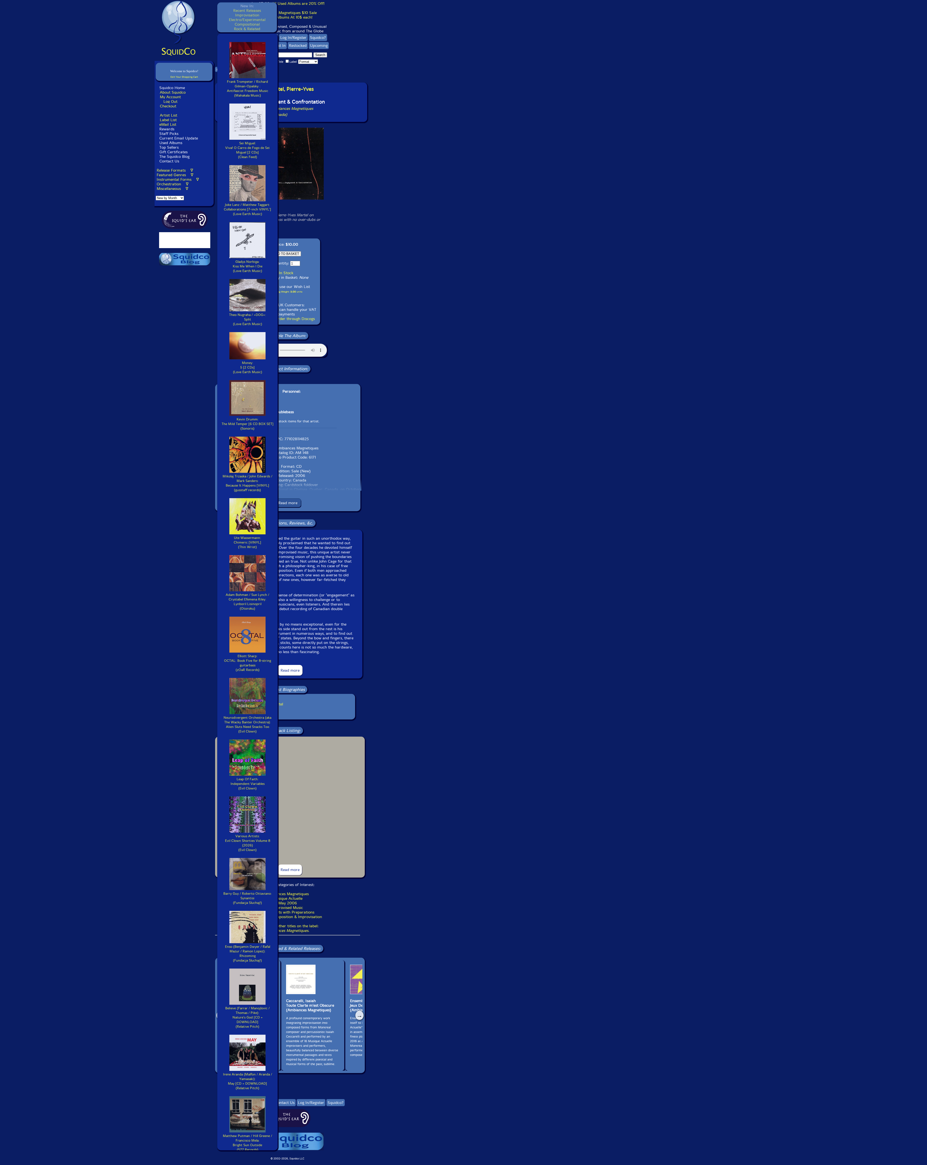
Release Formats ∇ (175, 170)
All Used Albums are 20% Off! (298, 3)
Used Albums (170, 142)
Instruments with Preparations (287, 912)
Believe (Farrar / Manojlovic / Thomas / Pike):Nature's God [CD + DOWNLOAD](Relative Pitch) (247, 1017)
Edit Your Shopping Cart (184, 77)
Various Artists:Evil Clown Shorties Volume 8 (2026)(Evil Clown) (247, 843)
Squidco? (318, 37)
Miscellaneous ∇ (172, 188)
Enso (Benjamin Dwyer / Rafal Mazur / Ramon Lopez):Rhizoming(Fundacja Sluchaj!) (247, 954)
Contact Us (168, 161)
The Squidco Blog (174, 156)
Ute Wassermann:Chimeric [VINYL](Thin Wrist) (247, 542)
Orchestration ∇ (173, 184)
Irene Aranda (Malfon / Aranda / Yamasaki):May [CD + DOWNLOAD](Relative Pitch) (247, 1081)
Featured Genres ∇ (175, 175)
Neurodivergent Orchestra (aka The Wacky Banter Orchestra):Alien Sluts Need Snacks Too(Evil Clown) (247, 724)
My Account (170, 97)
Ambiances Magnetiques (288, 894)
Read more (287, 503)
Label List (168, 120)
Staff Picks (168, 133)
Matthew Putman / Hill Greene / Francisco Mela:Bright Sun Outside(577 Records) (247, 1143)
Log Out (170, 101)
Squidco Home (172, 87)
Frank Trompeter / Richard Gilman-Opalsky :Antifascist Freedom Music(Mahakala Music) (247, 89)
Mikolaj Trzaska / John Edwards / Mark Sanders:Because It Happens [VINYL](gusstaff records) (247, 483)
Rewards (166, 129)
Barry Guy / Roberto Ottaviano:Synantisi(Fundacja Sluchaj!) (247, 898)
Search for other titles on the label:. (287, 928)
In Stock (286, 273)
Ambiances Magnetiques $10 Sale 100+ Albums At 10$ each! (287, 15)
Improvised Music (287, 907)
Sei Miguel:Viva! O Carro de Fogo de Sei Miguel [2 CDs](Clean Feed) (247, 150)
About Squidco (173, 92)
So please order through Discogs (286, 318)
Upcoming (319, 45)
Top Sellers (169, 147)
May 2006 (287, 903)
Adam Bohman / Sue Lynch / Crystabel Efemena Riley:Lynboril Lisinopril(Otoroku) (247, 602)
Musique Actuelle (287, 898)
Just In (280, 45)
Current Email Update (178, 138)
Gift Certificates (173, 152)
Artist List (168, 115)
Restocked (298, 45)
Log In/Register (293, 37)
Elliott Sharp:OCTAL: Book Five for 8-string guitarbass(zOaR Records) (247, 663)
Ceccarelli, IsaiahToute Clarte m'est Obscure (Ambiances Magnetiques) (310, 1005)
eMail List (167, 124)
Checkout (168, 106)
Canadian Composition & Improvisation (287, 916)
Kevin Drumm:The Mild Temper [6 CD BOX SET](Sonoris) (248, 424)
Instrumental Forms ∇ (178, 179)
